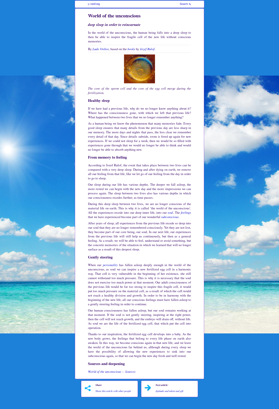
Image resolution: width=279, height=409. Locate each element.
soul (170, 212)
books (131, 49)
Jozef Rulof (147, 49)
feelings (186, 212)
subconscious (170, 217)
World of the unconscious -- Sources (111, 371)
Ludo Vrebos (101, 49)
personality (110, 265)
